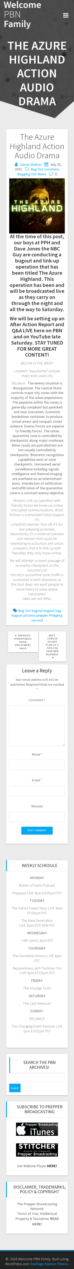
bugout (37, 610)
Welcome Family (22, 14)
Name (37, 754)
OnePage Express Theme (49, 1263)
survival (37, 620)
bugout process (23, 615)
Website (37, 806)
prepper (42, 615)
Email (37, 780)
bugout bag (52, 610)
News (42, 174)
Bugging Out (27, 174)
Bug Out (24, 610)
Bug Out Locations (45, 169)
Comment (37, 700)
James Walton (31, 164)
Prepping (55, 615)
